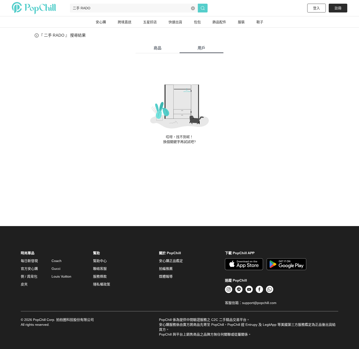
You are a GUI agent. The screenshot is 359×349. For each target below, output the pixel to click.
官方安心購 (29, 269)
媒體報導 (166, 276)
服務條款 (100, 276)
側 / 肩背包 (29, 276)
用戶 (201, 48)
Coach (57, 261)
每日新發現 (29, 261)
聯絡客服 (100, 269)
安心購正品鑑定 (171, 261)
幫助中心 (100, 261)
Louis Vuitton (61, 276)
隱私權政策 (101, 284)
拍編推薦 (166, 269)
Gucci (56, 269)
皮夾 (24, 284)
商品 (157, 48)
